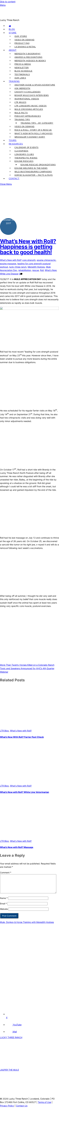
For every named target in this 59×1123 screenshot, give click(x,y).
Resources (16, 144)
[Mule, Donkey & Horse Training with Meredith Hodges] (29, 16)
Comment (5, 872)
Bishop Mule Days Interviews (32, 95)
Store (13, 33)
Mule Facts (21, 113)
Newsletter (22, 68)
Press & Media (23, 64)
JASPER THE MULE (9, 1069)
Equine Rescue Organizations (38, 165)
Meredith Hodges (36, 267)
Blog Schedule (24, 71)
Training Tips (22, 120)
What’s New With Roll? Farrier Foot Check (22, 737)
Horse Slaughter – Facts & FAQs (34, 175)
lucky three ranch (17, 267)
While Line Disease (9, 273)
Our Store (21, 36)
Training (14, 81)
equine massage (8, 263)
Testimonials (22, 74)
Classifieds (21, 151)
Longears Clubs (24, 154)
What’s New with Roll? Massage (16, 847)
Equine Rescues (24, 161)
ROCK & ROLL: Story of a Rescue (33, 130)
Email (3, 903)
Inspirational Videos (27, 99)
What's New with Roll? (11, 260)
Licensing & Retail (25, 47)
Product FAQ (22, 43)
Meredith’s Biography (28, 54)
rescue (35, 270)
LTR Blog (4, 730)
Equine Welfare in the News (31, 168)
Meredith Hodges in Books (30, 61)
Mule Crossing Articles (29, 109)
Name (4, 898)
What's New (50, 270)
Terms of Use (44, 1102)
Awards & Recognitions (28, 57)
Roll (42, 270)
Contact (14, 178)
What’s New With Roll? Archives (33, 133)
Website (4, 909)
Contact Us (21, 1105)
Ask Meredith (22, 88)
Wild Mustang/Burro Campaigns (33, 172)
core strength (29, 260)
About (13, 50)
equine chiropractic (46, 260)
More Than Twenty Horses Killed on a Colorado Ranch (27, 665)
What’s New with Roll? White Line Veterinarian (24, 792)
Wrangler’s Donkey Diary (30, 137)
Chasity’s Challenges (28, 92)
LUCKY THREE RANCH (11, 1037)
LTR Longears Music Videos (31, 106)
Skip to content (7, 1)
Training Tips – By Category (37, 123)
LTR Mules (20, 102)
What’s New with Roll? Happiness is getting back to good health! (28, 246)
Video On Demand (24, 40)
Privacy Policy (7, 1105)
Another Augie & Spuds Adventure (35, 85)
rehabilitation (24, 270)
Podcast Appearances (28, 116)
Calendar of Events (27, 147)
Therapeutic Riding (26, 158)
